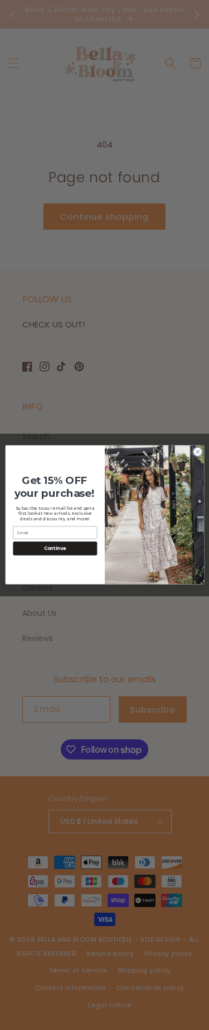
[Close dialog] (197, 452)
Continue (54, 549)
